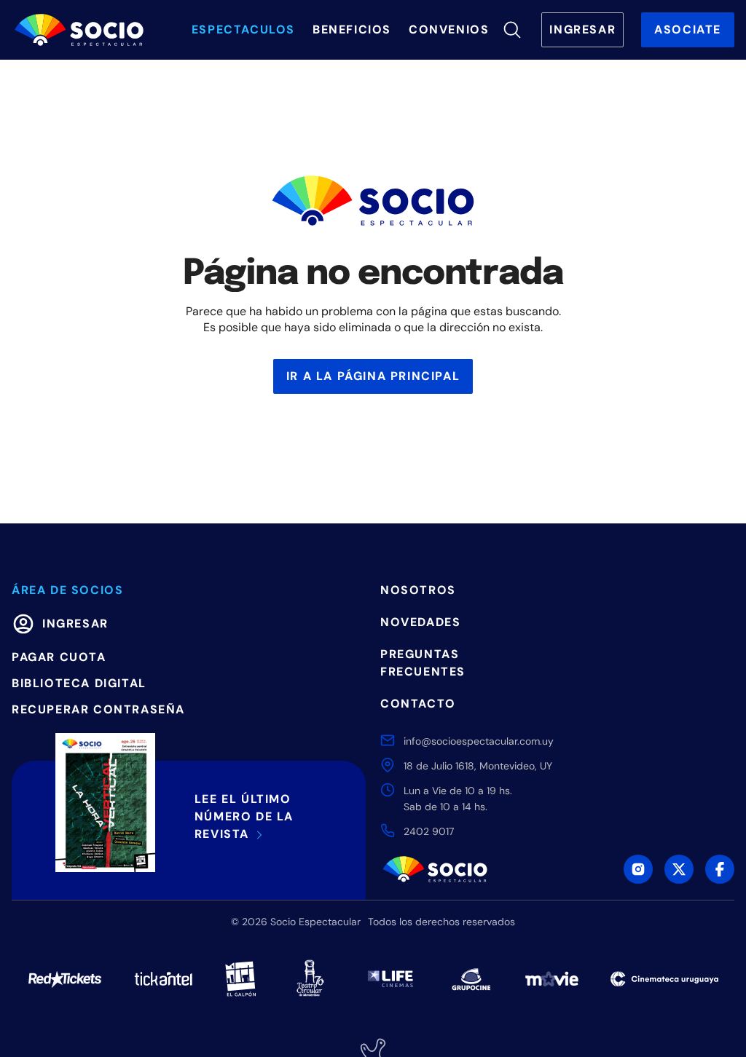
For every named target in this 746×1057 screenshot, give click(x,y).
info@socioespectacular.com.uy (479, 741)
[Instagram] (638, 869)
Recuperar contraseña (98, 709)
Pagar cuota (59, 657)
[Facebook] (719, 869)
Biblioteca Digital (79, 683)
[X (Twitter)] (679, 869)
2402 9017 (429, 831)
